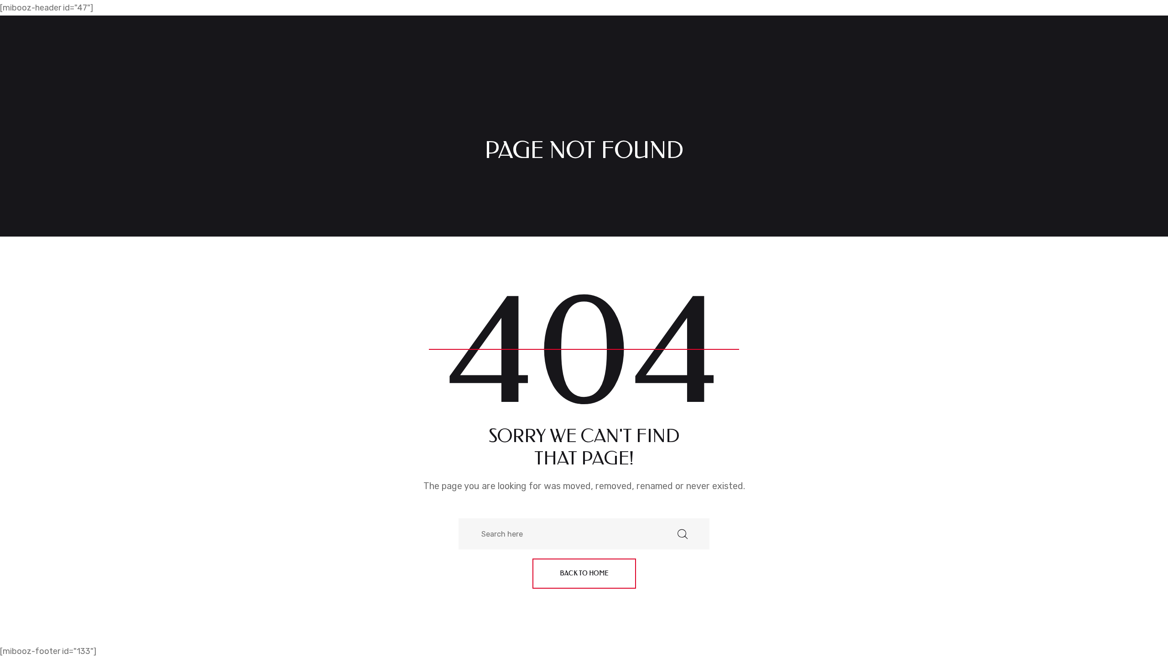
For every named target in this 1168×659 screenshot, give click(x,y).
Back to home (584, 573)
